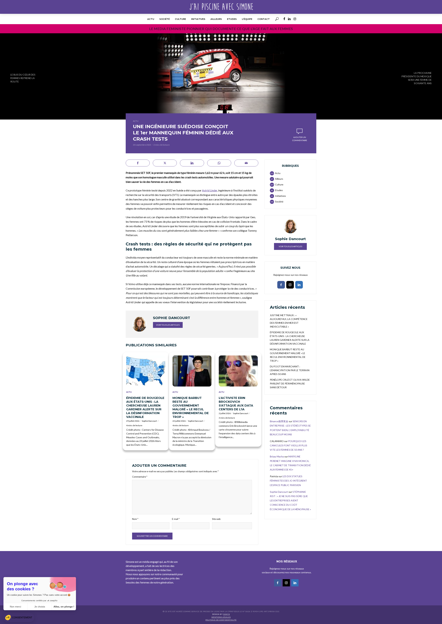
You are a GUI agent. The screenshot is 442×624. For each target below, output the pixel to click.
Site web (216, 519)
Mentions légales (221, 617)
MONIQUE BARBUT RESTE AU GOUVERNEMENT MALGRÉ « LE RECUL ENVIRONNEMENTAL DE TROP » (190, 407)
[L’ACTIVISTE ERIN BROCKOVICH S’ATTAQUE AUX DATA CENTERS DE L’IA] (238, 371)
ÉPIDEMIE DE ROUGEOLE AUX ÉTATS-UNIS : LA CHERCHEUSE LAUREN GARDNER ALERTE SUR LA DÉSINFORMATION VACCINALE (145, 407)
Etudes (232, 19)
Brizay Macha (277, 456)
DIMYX (226, 614)
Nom (135, 519)
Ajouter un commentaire (299, 139)
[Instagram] (290, 285)
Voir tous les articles (168, 325)
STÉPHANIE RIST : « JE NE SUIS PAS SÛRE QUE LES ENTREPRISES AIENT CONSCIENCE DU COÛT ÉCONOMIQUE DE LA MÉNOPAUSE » (290, 500)
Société (164, 19)
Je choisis (39, 606)
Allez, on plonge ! (64, 606)
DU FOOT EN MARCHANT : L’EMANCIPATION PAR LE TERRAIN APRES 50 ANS (289, 370)
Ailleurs (216, 19)
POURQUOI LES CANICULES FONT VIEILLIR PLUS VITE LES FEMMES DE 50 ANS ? (288, 445)
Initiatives (198, 19)
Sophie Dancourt (149, 421)
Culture (180, 19)
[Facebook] (281, 285)
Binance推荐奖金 (279, 421)
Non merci (15, 606)
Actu (150, 19)
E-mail (176, 519)
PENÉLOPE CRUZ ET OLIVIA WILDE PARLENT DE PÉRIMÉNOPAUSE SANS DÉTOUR (290, 383)
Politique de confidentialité (221, 620)
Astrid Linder (209, 190)
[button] (18, 617)
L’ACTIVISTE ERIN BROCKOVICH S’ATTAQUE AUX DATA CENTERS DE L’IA (236, 403)
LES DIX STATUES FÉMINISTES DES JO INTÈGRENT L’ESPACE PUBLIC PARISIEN (288, 480)
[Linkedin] (299, 285)
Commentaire (139, 476)
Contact (263, 19)
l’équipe (247, 19)
